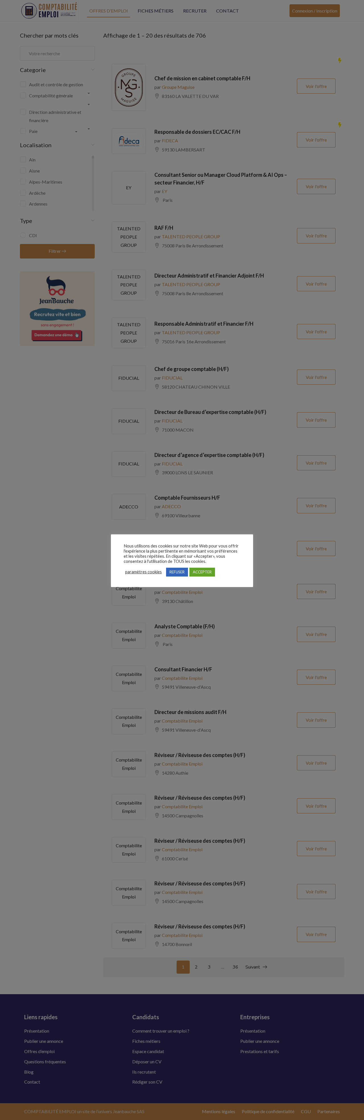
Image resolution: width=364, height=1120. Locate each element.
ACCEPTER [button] (202, 572)
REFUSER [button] (177, 572)
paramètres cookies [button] (143, 571)
